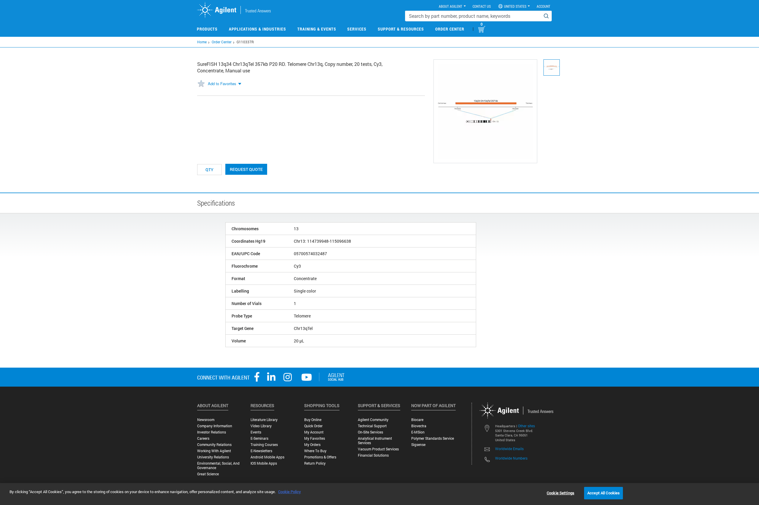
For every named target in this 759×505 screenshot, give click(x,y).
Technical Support (372, 426)
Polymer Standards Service (432, 438)
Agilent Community (373, 419)
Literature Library (264, 419)
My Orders (312, 444)
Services (356, 29)
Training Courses (264, 444)
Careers (203, 438)
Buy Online (312, 419)
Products (207, 29)
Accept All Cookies (603, 493)
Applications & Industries (257, 29)
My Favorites (314, 438)
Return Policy (315, 463)
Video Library (261, 426)
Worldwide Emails (509, 448)
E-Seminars (259, 438)
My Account (313, 432)
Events (256, 432)
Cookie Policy (289, 491)
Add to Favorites (222, 83)
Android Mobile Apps (267, 457)
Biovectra (418, 426)
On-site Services (370, 432)
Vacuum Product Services (378, 449)
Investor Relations (211, 432)
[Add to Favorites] (201, 84)
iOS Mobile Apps (264, 463)
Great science (208, 474)
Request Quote (246, 169)
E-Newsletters (261, 451)
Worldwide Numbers (511, 458)
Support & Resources (401, 29)
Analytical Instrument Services (375, 440)
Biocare (417, 419)
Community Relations (214, 444)
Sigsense (418, 444)
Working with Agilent (214, 451)
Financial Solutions (373, 455)
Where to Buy (315, 451)
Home (202, 41)
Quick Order (313, 426)
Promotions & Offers (320, 457)
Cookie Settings (560, 493)
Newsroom (205, 419)
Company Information (214, 426)
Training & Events (316, 29)
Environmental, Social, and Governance (218, 465)
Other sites (526, 425)
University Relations (213, 457)
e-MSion (418, 432)
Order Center (449, 29)
